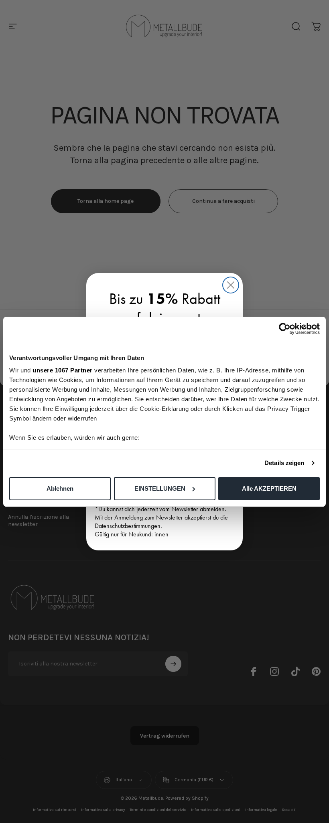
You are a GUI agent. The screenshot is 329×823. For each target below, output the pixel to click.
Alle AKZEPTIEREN (269, 488)
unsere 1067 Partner (62, 370)
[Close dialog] (231, 285)
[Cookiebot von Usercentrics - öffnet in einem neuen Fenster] (285, 329)
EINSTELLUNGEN (159, 488)
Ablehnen (60, 488)
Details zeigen (284, 462)
